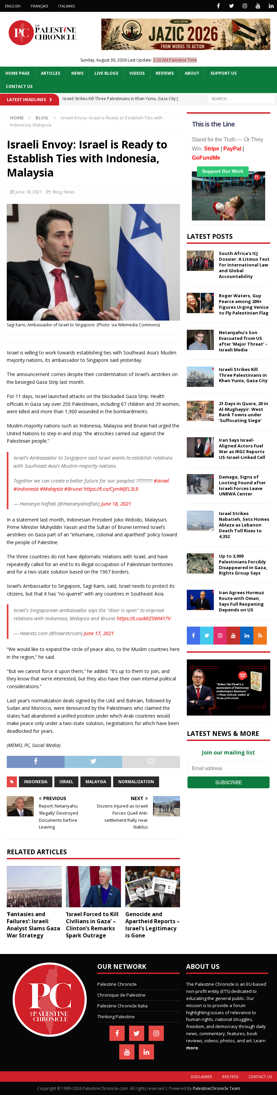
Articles (50, 73)
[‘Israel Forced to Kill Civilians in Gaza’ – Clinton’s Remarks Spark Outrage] (93, 886)
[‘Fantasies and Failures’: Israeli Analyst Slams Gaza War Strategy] (34, 886)
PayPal (232, 149)
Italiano (66, 5)
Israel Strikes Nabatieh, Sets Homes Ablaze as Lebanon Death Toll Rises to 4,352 (244, 524)
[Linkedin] (271, 6)
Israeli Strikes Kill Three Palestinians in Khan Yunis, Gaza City (243, 375)
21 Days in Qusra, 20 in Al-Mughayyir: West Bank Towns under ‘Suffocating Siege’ (243, 412)
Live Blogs (106, 73)
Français (39, 5)
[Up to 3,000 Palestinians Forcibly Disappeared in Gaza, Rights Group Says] (200, 563)
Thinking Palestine (116, 1017)
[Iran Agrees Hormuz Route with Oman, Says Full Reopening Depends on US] (200, 600)
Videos (137, 73)
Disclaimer (201, 1076)
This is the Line (213, 124)
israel (66, 782)
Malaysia (95, 782)
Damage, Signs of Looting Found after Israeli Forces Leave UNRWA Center (242, 485)
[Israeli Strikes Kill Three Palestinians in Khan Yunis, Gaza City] (200, 377)
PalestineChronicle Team (216, 1088)
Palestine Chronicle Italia (122, 1006)
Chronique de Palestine (121, 995)
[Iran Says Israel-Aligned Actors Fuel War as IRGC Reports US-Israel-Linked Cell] (200, 447)
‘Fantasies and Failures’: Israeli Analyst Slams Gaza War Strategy (33, 924)
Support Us (223, 73)
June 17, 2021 (99, 633)
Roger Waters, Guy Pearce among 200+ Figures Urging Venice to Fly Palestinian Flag (244, 304)
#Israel (161, 480)
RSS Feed (230, 1076)
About (192, 73)
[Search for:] (241, 98)
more (192, 1048)
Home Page (17, 73)
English (13, 5)
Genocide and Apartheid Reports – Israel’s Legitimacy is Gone (152, 924)
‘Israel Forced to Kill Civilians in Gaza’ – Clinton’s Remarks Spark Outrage (92, 924)
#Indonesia (26, 488)
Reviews (165, 73)
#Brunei (73, 488)
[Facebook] (218, 6)
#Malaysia (51, 488)
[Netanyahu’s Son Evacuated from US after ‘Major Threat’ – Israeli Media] (200, 340)
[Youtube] (258, 6)
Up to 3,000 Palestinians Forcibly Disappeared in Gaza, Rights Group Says (243, 564)
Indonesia (35, 782)
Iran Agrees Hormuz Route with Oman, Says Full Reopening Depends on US (241, 601)
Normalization (136, 782)
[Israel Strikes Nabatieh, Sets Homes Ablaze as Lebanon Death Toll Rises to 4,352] (200, 521)
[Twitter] (231, 6)
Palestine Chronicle (117, 984)
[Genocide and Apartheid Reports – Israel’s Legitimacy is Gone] (152, 886)
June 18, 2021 (29, 192)
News (77, 73)
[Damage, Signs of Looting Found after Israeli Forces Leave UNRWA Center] (200, 484)
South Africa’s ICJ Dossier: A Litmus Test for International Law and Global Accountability (244, 264)
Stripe (211, 149)
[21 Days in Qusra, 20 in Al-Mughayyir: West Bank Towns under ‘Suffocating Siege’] (200, 411)
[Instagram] (245, 6)
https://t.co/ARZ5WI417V (144, 618)
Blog (57, 192)
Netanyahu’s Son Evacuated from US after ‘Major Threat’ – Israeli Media (243, 341)
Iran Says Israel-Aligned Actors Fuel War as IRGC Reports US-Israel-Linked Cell (242, 448)
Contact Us (19, 86)
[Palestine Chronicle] (49, 1033)
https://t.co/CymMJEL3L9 (111, 488)
